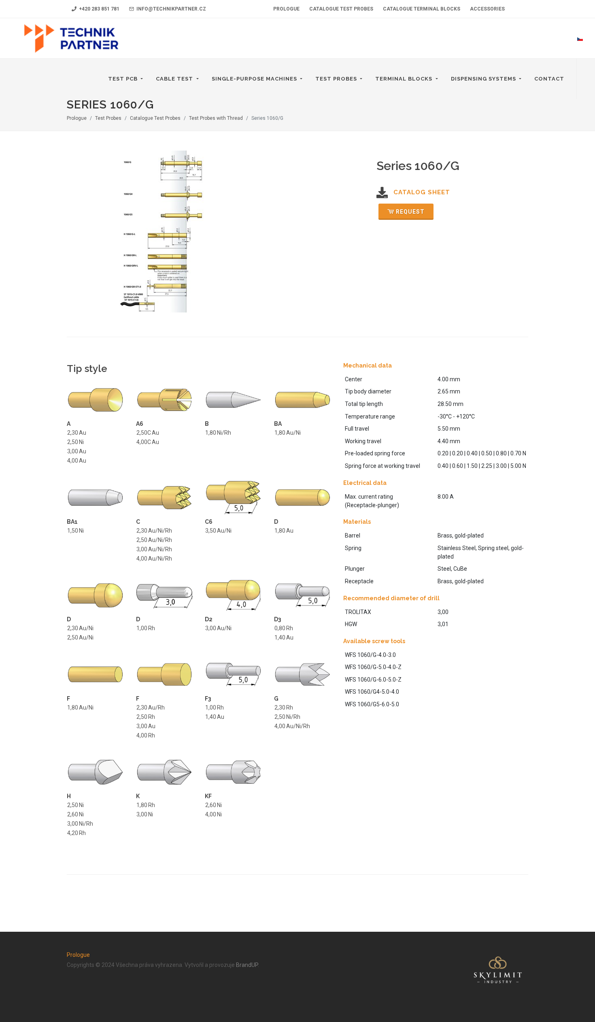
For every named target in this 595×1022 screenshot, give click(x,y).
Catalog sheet (421, 192)
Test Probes (337, 79)
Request (410, 211)
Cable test (175, 79)
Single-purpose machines (255, 79)
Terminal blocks (404, 79)
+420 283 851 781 (98, 9)
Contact (549, 79)
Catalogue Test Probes (155, 118)
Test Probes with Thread (216, 118)
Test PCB (123, 79)
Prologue (77, 118)
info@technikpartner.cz (170, 9)
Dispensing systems (484, 79)
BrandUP (247, 965)
